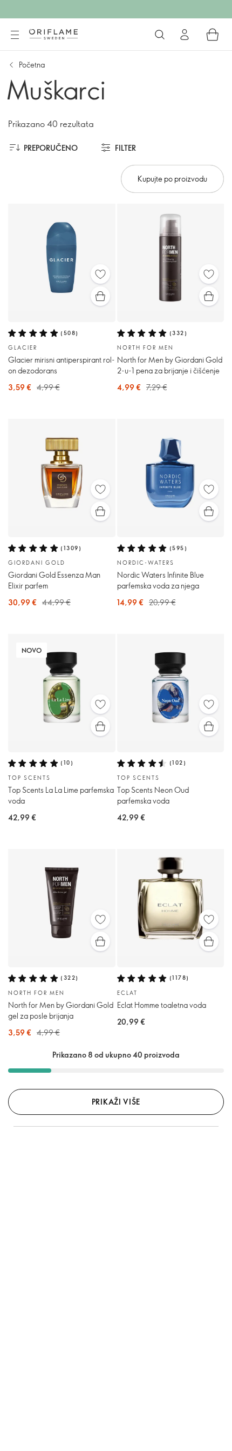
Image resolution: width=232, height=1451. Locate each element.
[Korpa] (212, 34)
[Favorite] (100, 274)
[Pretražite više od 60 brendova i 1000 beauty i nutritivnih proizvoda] (160, 34)
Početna (32, 64)
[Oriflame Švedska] (53, 34)
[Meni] (14, 35)
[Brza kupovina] (100, 296)
